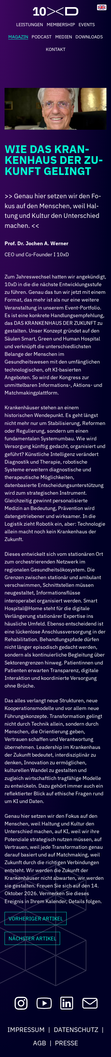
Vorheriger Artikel (36, 918)
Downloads (89, 37)
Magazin (18, 37)
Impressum (26, 1029)
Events (87, 24)
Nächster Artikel (32, 938)
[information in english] (101, 7)
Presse (66, 1043)
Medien (63, 37)
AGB (39, 1043)
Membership (61, 24)
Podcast (42, 37)
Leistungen (29, 24)
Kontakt (55, 49)
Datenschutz (76, 1029)
